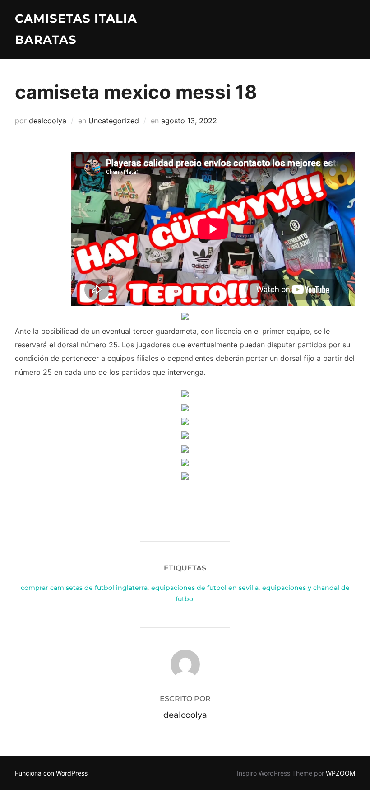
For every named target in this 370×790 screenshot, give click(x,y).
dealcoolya (47, 120)
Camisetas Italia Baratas (76, 29)
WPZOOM (340, 773)
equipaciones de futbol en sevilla (205, 588)
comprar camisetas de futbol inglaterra (84, 588)
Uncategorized (113, 120)
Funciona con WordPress (51, 773)
